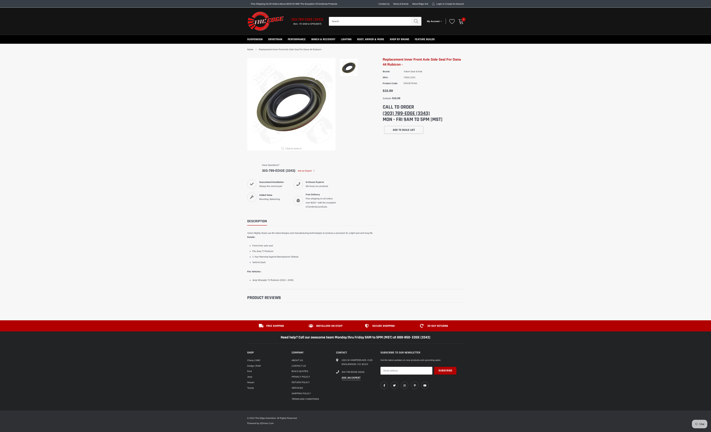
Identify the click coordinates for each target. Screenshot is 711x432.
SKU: (385, 77)
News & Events (400, 4)
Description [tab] (257, 221)
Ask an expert (351, 378)
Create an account (454, 4)
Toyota (250, 388)
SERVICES (297, 388)
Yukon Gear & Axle (413, 71)
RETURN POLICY (301, 382)
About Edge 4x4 (420, 4)
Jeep (249, 376)
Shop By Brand (399, 39)
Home (250, 49)
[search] (416, 21)
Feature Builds (425, 39)
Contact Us (384, 4)
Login (439, 4)
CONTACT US (299, 366)
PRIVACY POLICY (301, 376)
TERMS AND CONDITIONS (305, 399)
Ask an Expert (305, 171)
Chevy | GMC (254, 360)
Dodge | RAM (254, 366)
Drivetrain (275, 39)
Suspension (255, 39)
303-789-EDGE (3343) (307, 19)
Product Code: (390, 83)
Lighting (346, 39)
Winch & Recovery (323, 39)
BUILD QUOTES (300, 371)
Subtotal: (387, 98)
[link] (384, 385)
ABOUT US (297, 360)
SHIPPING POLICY (301, 393)
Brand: (386, 71)
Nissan (250, 382)
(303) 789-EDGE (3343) (406, 113)
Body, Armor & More (370, 39)
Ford (249, 371)
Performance (297, 39)
